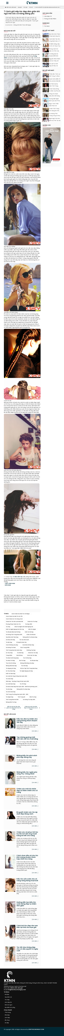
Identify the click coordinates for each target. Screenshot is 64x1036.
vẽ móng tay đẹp (31, 650)
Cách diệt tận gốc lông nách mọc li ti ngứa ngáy (54, 41)
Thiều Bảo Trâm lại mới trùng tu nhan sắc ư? (54, 76)
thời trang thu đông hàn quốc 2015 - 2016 (17, 694)
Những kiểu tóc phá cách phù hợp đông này (27, 756)
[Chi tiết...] (35, 731)
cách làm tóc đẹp (32, 655)
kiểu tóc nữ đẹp (29, 632)
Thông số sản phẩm (50, 18)
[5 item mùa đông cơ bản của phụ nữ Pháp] (46, 92)
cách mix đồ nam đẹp (28, 644)
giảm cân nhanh (31, 634)
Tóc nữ (31, 7)
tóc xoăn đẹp (9, 678)
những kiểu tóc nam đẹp (23, 689)
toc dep (8, 626)
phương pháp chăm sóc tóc (13, 624)
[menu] (7, 3)
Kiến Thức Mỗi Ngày (11, 7)
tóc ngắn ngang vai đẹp (26, 671)
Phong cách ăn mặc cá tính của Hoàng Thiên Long (54, 51)
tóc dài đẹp (9, 689)
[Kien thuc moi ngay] (32, 3)
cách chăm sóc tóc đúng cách (14, 618)
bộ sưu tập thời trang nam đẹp (28, 668)
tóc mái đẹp (20, 652)
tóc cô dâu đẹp (27, 658)
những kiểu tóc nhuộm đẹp (30, 637)
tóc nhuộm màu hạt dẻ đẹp (13, 632)
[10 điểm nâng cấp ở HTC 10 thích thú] (46, 45)
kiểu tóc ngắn (32, 629)
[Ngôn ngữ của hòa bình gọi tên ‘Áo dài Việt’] (46, 120)
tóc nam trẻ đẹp (10, 660)
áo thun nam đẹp (10, 671)
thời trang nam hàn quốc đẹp (14, 650)
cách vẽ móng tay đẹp (12, 644)
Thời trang (8, 1012)
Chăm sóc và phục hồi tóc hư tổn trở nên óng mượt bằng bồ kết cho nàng (27, 833)
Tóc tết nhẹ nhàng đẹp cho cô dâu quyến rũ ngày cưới (27, 949)
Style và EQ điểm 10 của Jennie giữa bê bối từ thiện (54, 81)
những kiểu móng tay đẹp (27, 663)
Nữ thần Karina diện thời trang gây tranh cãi (53, 86)
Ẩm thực (7, 1020)
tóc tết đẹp (23, 683)
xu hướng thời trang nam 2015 (14, 634)
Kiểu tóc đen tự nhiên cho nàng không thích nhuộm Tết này (27, 720)
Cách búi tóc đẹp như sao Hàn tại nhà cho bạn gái (27, 926)
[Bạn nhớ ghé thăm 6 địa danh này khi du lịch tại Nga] (46, 35)
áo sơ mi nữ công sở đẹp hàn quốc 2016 (16, 676)
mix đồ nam (20, 655)
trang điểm (9, 655)
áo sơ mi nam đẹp (10, 683)
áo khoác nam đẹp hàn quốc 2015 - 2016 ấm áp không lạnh (21, 686)
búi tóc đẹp (22, 660)
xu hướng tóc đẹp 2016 (29, 699)
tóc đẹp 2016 (28, 624)
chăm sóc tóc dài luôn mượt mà (14, 621)
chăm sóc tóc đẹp (32, 621)
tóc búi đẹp (9, 642)
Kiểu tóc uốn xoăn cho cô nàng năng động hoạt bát (27, 880)
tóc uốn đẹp (24, 665)
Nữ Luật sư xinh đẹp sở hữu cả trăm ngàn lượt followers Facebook (54, 67)
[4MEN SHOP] (51, 145)
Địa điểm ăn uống (10, 1007)
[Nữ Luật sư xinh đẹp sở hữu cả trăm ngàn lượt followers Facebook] (46, 67)
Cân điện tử (48, 16)
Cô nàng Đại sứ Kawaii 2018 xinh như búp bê (53, 56)
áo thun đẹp (9, 652)
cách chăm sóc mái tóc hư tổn (14, 616)
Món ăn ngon (8, 1005)
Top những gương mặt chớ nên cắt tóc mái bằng (27, 738)
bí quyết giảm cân (22, 642)
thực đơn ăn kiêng (11, 663)
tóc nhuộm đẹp (34, 660)
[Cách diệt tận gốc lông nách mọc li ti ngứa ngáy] (46, 40)
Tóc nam (47, 26)
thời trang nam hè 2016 (12, 699)
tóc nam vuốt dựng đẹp (12, 658)
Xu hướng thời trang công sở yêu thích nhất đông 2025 (54, 116)
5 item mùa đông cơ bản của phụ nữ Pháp (54, 91)
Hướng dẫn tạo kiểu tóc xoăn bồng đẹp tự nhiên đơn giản (26, 904)
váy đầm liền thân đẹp (12, 637)
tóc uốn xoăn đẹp (10, 691)
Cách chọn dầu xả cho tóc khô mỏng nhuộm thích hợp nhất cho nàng (27, 857)
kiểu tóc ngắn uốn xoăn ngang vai (24, 626)
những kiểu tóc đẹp (11, 702)
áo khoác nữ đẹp (10, 639)
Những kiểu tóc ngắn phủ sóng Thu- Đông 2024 (27, 773)
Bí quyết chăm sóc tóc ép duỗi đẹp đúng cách (27, 813)
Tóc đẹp (25, 7)
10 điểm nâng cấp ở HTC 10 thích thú (54, 45)
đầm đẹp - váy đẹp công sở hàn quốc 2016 (17, 681)
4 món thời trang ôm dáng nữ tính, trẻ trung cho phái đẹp (54, 111)
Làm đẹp (20, 7)
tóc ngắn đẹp (9, 697)
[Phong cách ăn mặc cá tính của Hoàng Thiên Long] (46, 52)
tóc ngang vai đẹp (11, 668)
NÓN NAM (8, 585)
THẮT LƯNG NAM (10, 583)
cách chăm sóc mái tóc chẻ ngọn (21, 613)
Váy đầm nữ (8, 997)
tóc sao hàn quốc (24, 639)
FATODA (7, 994)
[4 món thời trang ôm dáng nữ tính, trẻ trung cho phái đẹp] (46, 112)
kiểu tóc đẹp (33, 697)
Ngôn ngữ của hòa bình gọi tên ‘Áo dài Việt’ (54, 120)
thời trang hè (21, 697)
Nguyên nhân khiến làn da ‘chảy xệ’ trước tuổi (54, 61)
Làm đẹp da (8, 1002)
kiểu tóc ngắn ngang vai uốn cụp (15, 629)
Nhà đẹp (7, 1015)
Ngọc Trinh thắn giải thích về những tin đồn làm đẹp (54, 107)
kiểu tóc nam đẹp (10, 673)
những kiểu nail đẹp (11, 665)
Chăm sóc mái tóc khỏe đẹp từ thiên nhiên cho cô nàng (31, 708)
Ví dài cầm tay (18, 576)
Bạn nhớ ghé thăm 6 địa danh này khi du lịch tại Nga (54, 36)
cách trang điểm (25, 647)
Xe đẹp (7, 1022)
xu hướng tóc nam (11, 647)
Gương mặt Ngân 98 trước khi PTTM (54, 99)
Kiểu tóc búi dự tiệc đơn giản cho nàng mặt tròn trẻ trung (13, 708)
